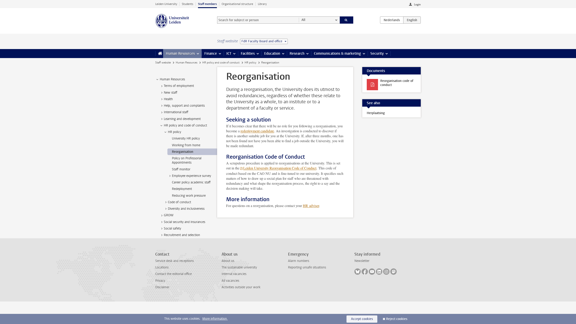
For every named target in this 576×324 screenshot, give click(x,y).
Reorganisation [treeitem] (182, 152)
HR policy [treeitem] (174, 132)
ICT (228, 53)
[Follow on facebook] (365, 271)
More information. (215, 319)
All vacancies (230, 281)
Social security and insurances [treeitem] (184, 222)
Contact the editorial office (173, 274)
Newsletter (361, 261)
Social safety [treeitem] (172, 228)
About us (228, 261)
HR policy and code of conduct (220, 62)
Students (187, 4)
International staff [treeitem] (176, 112)
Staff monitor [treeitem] (181, 169)
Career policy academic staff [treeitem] (191, 182)
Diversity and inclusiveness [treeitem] (186, 209)
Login (417, 4)
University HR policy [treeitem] (186, 138)
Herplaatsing (376, 113)
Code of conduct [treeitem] (179, 202)
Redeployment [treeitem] (182, 189)
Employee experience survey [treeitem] (191, 176)
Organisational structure (237, 4)
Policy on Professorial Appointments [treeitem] (186, 160)
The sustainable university (239, 267)
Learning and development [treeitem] (182, 119)
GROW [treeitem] (168, 215)
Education (272, 53)
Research (297, 53)
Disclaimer (162, 287)
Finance (210, 53)
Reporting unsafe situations (307, 267)
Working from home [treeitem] (186, 145)
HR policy (250, 62)
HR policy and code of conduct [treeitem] (185, 125)
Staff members (207, 4)
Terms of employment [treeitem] (179, 86)
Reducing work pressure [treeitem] (189, 196)
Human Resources (180, 53)
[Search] (346, 20)
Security (377, 53)
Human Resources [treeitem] (172, 79)
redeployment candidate (257, 130)
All (303, 20)
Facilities (248, 53)
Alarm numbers (298, 261)
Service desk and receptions (174, 261)
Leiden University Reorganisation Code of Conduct (279, 168)
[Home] (159, 53)
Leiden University (166, 4)
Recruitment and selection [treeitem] (182, 235)
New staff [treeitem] (170, 92)
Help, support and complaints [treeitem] (184, 106)
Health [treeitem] (168, 99)
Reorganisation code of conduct (396, 83)
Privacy (160, 281)
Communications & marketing (337, 53)
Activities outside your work (241, 287)
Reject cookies (396, 319)
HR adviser (311, 205)
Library (262, 4)
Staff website (163, 62)
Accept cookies (362, 319)
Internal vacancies (234, 274)
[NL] (391, 20)
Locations (162, 267)
